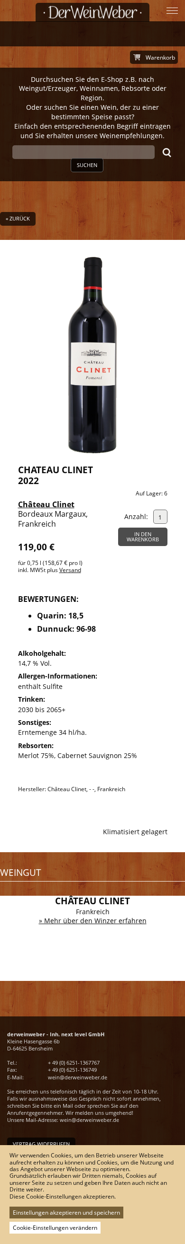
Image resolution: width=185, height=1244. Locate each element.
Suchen (87, 164)
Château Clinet (46, 504)
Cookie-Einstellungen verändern (55, 1228)
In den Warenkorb (143, 536)
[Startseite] (92, 12)
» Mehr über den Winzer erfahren (93, 920)
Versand (70, 570)
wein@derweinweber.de (77, 1077)
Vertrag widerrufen (41, 1143)
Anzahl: (136, 516)
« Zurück (18, 218)
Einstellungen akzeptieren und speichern (66, 1213)
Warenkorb (160, 57)
